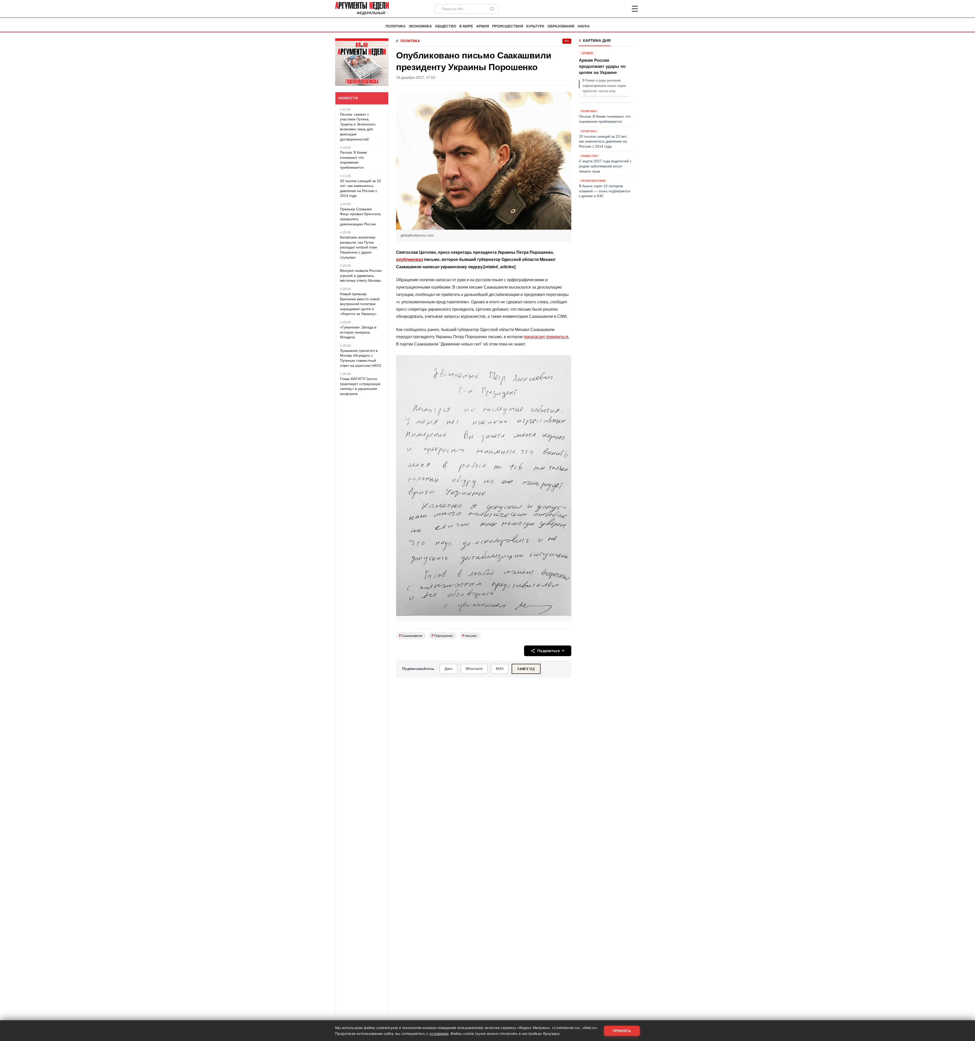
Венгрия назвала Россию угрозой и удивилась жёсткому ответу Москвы (361, 275)
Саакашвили (410, 635)
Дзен (448, 669)
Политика (395, 26)
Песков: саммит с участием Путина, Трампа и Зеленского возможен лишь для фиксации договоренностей (358, 126)
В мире (466, 26)
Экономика (420, 26)
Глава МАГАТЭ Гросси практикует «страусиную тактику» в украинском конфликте (360, 386)
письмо (469, 635)
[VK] (621, 9)
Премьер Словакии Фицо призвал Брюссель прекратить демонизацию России (360, 216)
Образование (561, 26)
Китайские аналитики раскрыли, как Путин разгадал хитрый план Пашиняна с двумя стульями (358, 247)
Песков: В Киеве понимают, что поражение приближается (353, 159)
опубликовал (409, 259)
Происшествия (507, 26)
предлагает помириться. (546, 337)
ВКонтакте (474, 669)
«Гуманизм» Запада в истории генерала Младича (358, 332)
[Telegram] (608, 9)
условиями (438, 1033)
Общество (445, 26)
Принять (622, 1031)
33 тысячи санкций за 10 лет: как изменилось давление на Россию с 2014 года (360, 188)
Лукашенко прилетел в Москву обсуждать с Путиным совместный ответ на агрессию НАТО (360, 358)
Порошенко (442, 635)
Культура (535, 26)
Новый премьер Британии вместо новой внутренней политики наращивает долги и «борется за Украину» (360, 304)
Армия (482, 26)
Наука (584, 26)
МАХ (499, 669)
